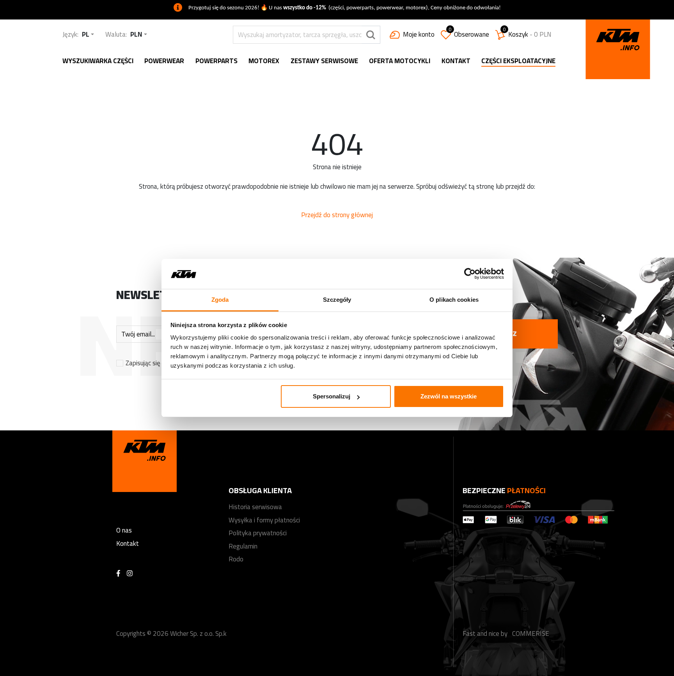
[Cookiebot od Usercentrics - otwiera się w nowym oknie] (470, 274)
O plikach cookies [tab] (454, 299)
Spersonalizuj (331, 396)
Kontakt (456, 61)
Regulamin (243, 546)
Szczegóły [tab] (337, 299)
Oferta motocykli (399, 61)
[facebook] (118, 574)
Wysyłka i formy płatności (264, 520)
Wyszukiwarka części (97, 61)
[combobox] (88, 34)
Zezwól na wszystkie (448, 396)
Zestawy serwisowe (324, 61)
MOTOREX (263, 61)
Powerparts (216, 61)
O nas (124, 530)
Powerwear (164, 61)
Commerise (530, 633)
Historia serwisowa (255, 507)
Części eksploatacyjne (518, 61)
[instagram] (130, 574)
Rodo (236, 559)
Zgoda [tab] (220, 299)
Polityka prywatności (258, 533)
